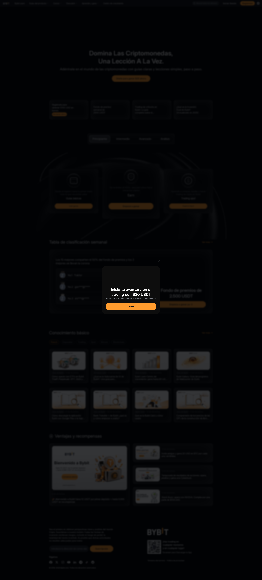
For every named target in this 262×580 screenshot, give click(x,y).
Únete (131, 306)
